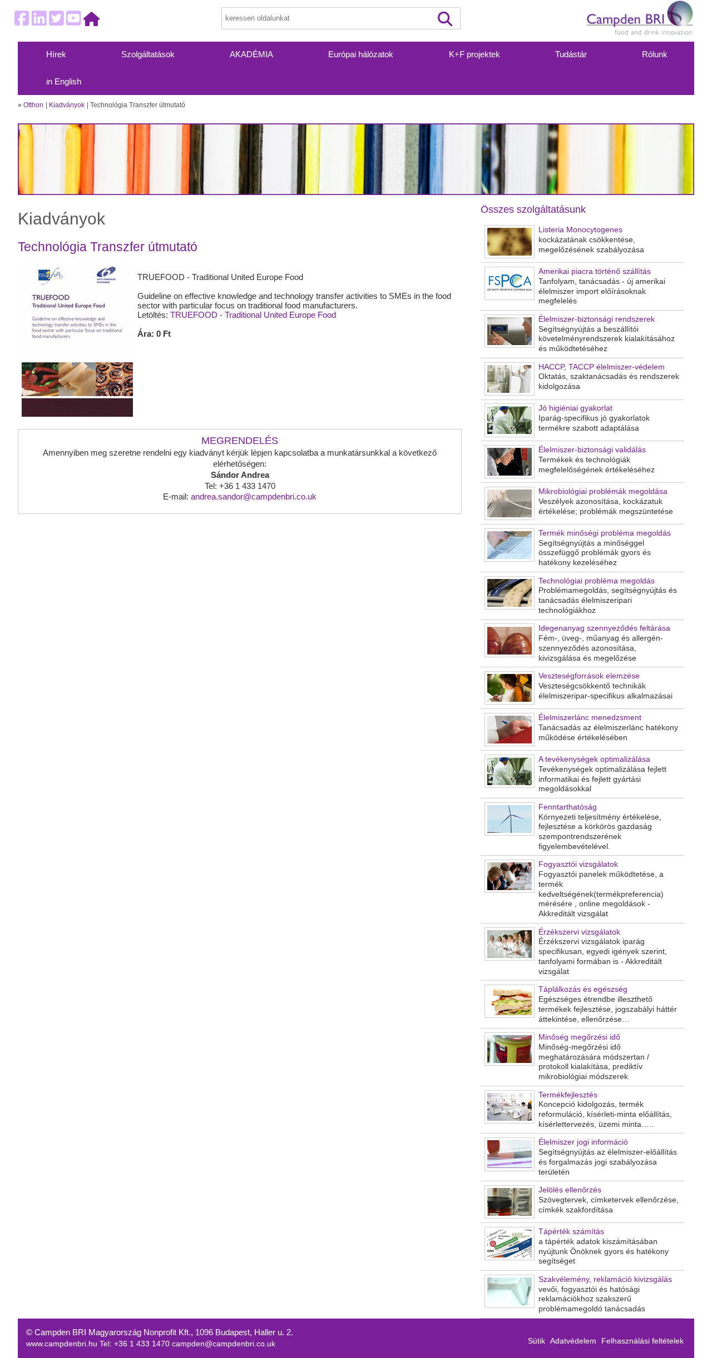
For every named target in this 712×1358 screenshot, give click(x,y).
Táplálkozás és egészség (582, 989)
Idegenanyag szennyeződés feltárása (604, 628)
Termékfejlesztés (567, 1095)
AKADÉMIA (251, 54)
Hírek (56, 54)
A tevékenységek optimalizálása (594, 759)
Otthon (33, 105)
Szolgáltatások (148, 54)
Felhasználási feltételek (642, 1341)
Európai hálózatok (360, 54)
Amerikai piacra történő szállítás (594, 271)
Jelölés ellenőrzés (569, 1190)
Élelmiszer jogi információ (583, 1142)
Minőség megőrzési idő (579, 1037)
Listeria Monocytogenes (580, 230)
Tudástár (571, 54)
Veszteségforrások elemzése (589, 676)
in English (63, 81)
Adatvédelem (573, 1341)
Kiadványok (67, 105)
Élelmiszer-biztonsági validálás (592, 450)
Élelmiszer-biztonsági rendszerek (596, 319)
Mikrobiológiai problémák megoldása (603, 491)
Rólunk (655, 54)
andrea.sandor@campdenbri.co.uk (254, 496)
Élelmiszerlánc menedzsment (589, 717)
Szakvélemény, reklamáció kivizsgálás (605, 1279)
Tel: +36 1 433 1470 (136, 1344)
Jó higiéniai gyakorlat (575, 408)
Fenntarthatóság (567, 807)
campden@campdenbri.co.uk (223, 1344)
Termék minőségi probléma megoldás (604, 533)
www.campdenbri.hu (63, 1344)
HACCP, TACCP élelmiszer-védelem (601, 367)
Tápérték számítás (571, 1231)
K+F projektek (474, 54)
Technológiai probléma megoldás (596, 581)
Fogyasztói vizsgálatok (578, 864)
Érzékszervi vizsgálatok (579, 932)
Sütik (536, 1341)
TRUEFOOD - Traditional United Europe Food (253, 314)
